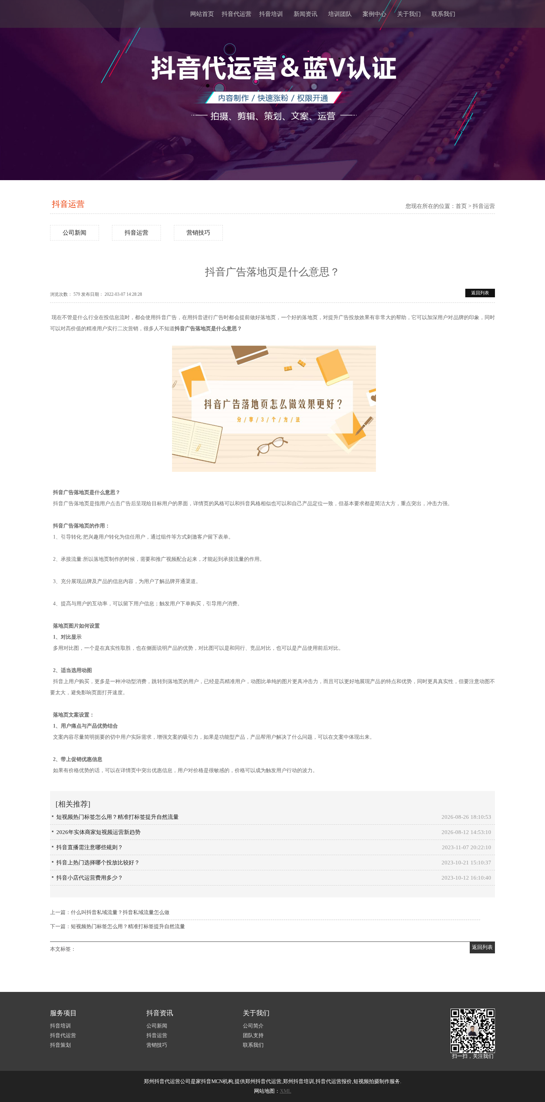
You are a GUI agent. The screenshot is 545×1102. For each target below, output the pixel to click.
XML (285, 1091)
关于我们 (409, 14)
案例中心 (374, 14)
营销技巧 (198, 232)
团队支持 (253, 1035)
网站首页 (202, 14)
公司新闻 (74, 232)
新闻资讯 (305, 14)
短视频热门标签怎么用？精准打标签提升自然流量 (117, 817)
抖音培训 (271, 14)
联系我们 (443, 14)
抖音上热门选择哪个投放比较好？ (98, 863)
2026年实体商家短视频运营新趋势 (98, 832)
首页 (461, 206)
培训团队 (340, 14)
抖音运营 (68, 204)
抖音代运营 (236, 14)
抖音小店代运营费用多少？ (89, 878)
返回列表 (480, 292)
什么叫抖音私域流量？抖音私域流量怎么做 (120, 912)
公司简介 (253, 1026)
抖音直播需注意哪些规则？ (89, 847)
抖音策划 (60, 1045)
